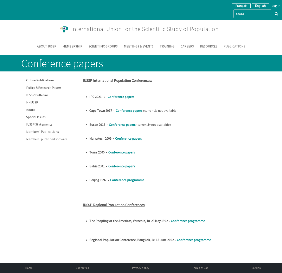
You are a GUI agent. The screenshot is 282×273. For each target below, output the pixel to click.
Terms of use (200, 268)
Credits (256, 268)
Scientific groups (103, 46)
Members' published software (47, 139)
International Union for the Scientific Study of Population (145, 29)
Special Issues (36, 117)
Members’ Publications (42, 131)
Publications (234, 46)
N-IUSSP (32, 102)
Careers (187, 46)
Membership (72, 46)
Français (241, 6)
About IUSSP (46, 46)
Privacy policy (140, 268)
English (260, 6)
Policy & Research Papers (44, 87)
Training (167, 46)
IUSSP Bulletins (37, 95)
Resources (208, 46)
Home (29, 268)
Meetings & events (139, 46)
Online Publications (40, 80)
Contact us (82, 268)
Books (30, 110)
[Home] (65, 29)
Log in (276, 6)
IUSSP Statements (39, 124)
